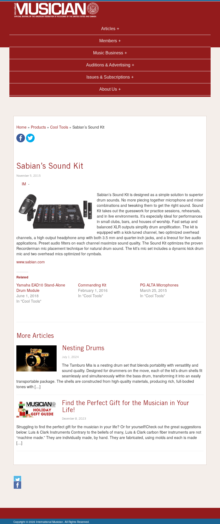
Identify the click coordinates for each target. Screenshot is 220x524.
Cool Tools (59, 127)
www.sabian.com (30, 261)
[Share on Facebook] (20, 137)
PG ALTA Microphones (159, 285)
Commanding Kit (92, 285)
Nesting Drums (83, 349)
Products (38, 127)
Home (21, 127)
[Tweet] (30, 137)
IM (24, 183)
